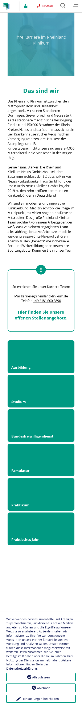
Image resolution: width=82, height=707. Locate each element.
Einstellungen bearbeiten (41, 699)
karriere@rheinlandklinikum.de (44, 296)
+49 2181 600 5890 (47, 300)
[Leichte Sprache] (27, 6)
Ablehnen (43, 688)
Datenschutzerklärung (21, 668)
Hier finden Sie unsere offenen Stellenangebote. (41, 315)
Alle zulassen (41, 677)
